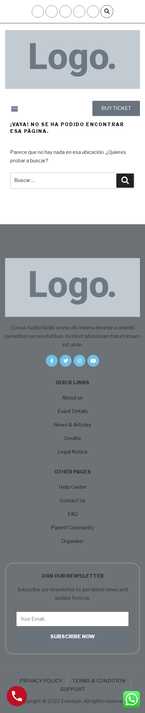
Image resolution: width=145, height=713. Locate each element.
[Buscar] (125, 181)
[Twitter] (65, 361)
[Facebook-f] (52, 361)
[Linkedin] (93, 11)
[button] (107, 11)
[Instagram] (79, 11)
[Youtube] (93, 361)
